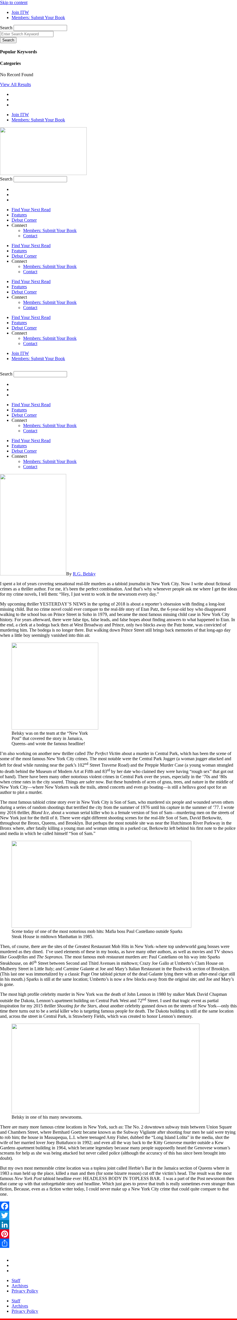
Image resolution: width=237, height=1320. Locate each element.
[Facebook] (118, 1206)
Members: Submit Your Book (50, 230)
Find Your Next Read (31, 209)
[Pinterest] (118, 1234)
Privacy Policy (25, 1290)
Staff (16, 1280)
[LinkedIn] (118, 1224)
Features (19, 214)
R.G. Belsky (84, 573)
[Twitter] (118, 1215)
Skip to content (13, 2)
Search (6, 27)
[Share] (118, 1243)
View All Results (15, 84)
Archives (20, 1285)
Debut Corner (24, 220)
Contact (30, 235)
